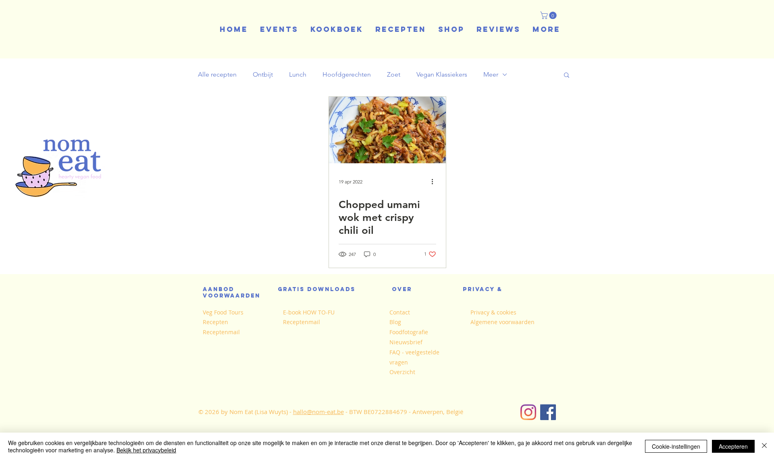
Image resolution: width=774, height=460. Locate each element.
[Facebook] (548, 412)
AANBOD (221, 289)
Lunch (297, 74)
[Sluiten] (764, 446)
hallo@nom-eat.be (318, 412)
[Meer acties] (435, 181)
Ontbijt (263, 74)
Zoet (393, 74)
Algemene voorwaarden (502, 322)
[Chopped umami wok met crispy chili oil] (387, 130)
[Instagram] (528, 412)
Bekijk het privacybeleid (146, 450)
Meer (490, 74)
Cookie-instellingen (676, 446)
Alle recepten (217, 74)
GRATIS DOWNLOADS (317, 289)
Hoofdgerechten (346, 74)
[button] (549, 15)
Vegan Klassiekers (441, 74)
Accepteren (733, 446)
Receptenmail (221, 332)
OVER (402, 289)
